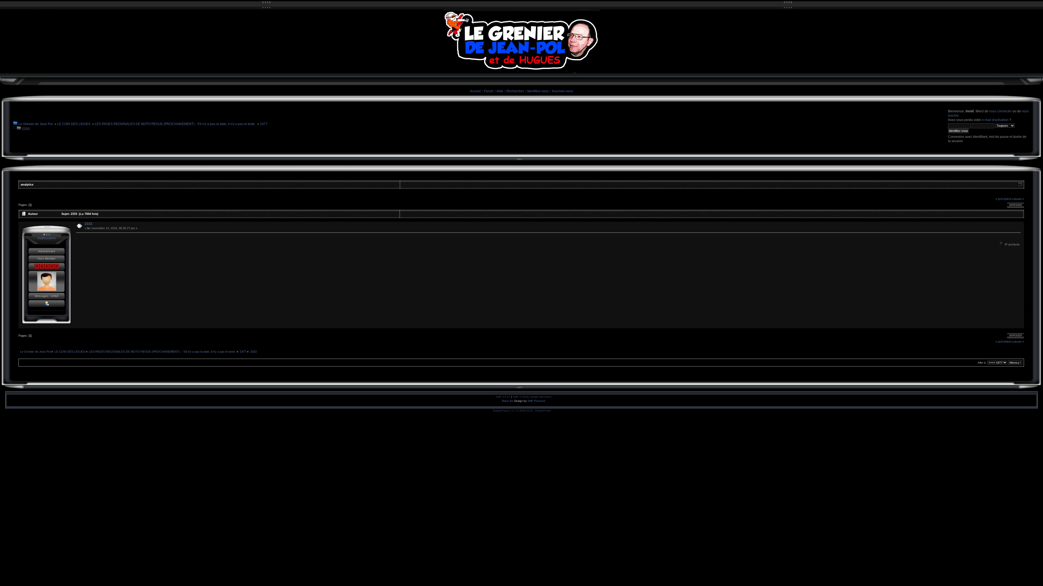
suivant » (1018, 198)
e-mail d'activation (995, 120)
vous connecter (1000, 111)
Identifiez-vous (538, 91)
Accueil (475, 91)
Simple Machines (540, 396)
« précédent (1003, 198)
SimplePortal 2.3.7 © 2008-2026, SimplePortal (522, 410)
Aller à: (982, 362)
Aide (500, 91)
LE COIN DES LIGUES (73, 124)
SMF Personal (536, 400)
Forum (489, 91)
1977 (264, 124)
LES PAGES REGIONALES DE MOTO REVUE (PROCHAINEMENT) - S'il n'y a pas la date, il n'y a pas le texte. (175, 124)
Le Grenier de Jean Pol (35, 124)
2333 (26, 129)
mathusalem (46, 238)
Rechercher (515, 91)
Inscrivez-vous (562, 91)
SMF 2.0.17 (503, 396)
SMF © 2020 (521, 396)
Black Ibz (508, 400)
